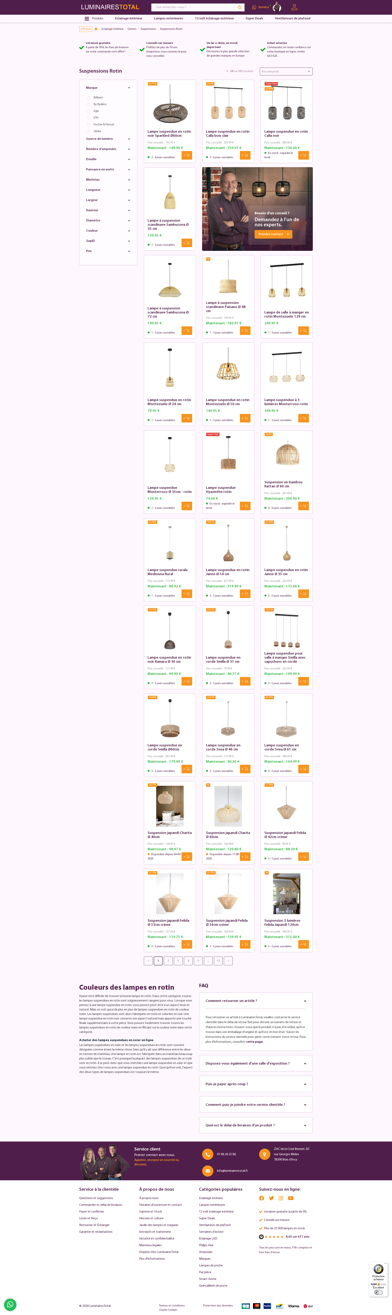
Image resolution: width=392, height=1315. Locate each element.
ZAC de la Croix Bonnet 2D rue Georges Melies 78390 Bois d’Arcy (291, 1154)
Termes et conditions (172, 1305)
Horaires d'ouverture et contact (160, 1205)
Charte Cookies (168, 1310)
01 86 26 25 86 (226, 1154)
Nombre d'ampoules (101, 149)
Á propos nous (148, 1198)
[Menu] (385, 1264)
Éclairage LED (208, 1238)
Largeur (92, 200)
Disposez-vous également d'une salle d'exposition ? (248, 1064)
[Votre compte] (294, 7)
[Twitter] (272, 1199)
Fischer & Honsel (104, 124)
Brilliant (98, 97)
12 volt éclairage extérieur (216, 1211)
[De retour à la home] (97, 29)
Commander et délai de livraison (100, 1205)
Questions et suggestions (96, 1198)
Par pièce (205, 1272)
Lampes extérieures (212, 1205)
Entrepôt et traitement (155, 1232)
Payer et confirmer (91, 1211)
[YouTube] (291, 1199)
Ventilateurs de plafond (215, 1225)
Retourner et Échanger (94, 1225)
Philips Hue (206, 1245)
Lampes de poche (211, 1265)
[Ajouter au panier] (187, 155)
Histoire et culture (151, 1218)
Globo (97, 131)
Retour (87, 29)
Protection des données (218, 1305)
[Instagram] (281, 1199)
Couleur (92, 230)
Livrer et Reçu (88, 1218)
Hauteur (92, 210)
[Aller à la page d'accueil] (111, 7)
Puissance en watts (100, 169)
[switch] (378, 1292)
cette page (254, 1042)
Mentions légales (150, 1245)
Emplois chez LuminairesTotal (158, 1252)
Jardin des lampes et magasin (158, 1225)
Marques (205, 1259)
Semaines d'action (211, 1232)
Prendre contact (271, 234)
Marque (92, 88)
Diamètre (93, 220)
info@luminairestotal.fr (232, 1171)
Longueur (93, 190)
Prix (89, 251)
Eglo (96, 111)
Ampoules (206, 1252)
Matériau (93, 179)
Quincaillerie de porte (213, 1285)
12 (218, 960)
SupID (90, 241)
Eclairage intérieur (211, 1198)
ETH (96, 117)
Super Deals (207, 1218)
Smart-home (207, 1279)
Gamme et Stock (150, 1211)
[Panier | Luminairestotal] (308, 7)
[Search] (240, 7)
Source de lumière (99, 139)
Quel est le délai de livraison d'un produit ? (240, 1125)
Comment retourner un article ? (231, 1001)
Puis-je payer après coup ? (227, 1084)
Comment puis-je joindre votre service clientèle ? (245, 1105)
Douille (91, 159)
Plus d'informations (152, 1259)
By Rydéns (100, 104)
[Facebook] (262, 1199)
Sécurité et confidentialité (156, 1238)
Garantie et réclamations (95, 1232)
